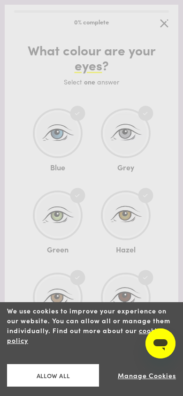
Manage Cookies (147, 375)
